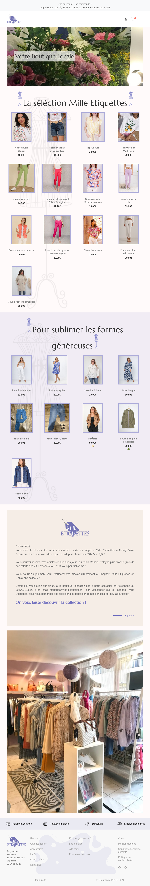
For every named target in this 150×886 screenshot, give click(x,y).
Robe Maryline (57, 390)
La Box (34, 854)
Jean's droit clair (21, 438)
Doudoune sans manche (21, 250)
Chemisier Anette (93, 250)
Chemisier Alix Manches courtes (93, 200)
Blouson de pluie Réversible (128, 440)
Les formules (75, 843)
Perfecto (92, 438)
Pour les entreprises (79, 854)
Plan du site (40, 880)
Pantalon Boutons (21, 390)
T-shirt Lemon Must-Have (128, 149)
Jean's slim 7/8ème (57, 438)
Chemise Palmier (93, 390)
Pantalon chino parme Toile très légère (57, 251)
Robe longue (128, 390)
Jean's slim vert (21, 198)
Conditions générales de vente (129, 850)
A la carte (74, 849)
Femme (34, 838)
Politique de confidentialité (125, 858)
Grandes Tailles (38, 843)
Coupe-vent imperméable (21, 301)
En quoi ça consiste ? (80, 838)
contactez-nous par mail (95, 7)
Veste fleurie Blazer (21, 149)
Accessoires (36, 849)
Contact (122, 838)
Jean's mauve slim (128, 200)
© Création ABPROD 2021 (110, 880)
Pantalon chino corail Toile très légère (57, 200)
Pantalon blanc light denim (128, 251)
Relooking (35, 865)
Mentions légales (127, 843)
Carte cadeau (37, 859)
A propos (129, 615)
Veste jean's (21, 493)
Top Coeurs (93, 147)
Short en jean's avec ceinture (57, 149)
